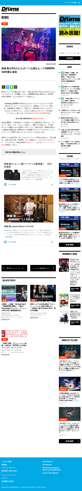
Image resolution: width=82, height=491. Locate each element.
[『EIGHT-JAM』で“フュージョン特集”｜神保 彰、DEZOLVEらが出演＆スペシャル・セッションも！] (14, 332)
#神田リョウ (42, 315)
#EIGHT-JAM (11, 350)
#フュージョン (6, 352)
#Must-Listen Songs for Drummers (10, 315)
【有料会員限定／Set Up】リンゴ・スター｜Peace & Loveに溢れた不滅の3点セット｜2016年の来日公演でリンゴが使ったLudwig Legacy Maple (69, 396)
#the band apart (6, 317)
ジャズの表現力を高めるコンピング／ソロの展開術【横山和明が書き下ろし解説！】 (69, 181)
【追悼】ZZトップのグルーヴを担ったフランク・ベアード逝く (70, 111)
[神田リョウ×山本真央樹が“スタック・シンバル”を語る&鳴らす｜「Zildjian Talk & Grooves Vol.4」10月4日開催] (43, 293)
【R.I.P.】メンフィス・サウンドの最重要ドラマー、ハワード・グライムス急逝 (16, 268)
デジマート (5, 478)
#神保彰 (21, 352)
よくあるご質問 (6, 461)
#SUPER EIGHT (18, 350)
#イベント (14, 317)
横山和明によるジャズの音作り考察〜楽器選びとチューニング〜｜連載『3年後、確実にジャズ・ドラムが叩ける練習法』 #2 (69, 207)
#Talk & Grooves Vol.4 (35, 313)
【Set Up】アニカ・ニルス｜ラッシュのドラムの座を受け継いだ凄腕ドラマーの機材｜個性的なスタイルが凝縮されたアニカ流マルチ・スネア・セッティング (69, 427)
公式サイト (30, 142)
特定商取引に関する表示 (9, 471)
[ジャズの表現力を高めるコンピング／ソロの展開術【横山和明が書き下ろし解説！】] (69, 170)
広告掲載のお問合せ (8, 481)
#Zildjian (44, 313)
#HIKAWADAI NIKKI (6, 313)
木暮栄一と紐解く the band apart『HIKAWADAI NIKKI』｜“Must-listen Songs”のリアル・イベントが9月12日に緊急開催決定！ (14, 307)
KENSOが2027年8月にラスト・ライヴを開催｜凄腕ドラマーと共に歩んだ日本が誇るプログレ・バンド (70, 121)
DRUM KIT (63, 357)
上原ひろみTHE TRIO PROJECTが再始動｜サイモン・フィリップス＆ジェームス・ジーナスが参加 (70, 133)
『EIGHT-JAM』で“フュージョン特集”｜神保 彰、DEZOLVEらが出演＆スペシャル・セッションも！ (14, 345)
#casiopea (28, 113)
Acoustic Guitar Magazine (50, 473)
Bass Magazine (47, 464)
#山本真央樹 (34, 315)
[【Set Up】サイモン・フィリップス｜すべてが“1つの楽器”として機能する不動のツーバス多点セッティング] (69, 352)
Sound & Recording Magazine (51, 470)
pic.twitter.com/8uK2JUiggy (41, 113)
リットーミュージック (9, 475)
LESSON (62, 175)
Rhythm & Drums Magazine (50, 468)
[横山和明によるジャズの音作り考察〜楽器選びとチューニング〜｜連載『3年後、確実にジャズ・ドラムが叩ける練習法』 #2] (69, 195)
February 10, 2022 (38, 118)
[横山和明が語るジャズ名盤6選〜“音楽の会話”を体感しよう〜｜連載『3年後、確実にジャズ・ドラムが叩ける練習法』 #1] (69, 223)
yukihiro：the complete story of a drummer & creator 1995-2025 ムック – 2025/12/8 (75, 314)
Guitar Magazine (47, 461)
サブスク (77, 183)
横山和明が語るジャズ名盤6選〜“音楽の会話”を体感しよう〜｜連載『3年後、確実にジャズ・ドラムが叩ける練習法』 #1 (69, 235)
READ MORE (70, 244)
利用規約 (4, 464)
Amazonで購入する (75, 289)
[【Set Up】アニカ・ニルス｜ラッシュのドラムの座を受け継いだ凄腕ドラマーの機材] (69, 414)
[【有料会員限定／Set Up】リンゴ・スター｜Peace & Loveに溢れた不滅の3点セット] (69, 384)
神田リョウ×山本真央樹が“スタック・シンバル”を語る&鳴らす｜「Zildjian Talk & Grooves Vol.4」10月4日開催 (43, 307)
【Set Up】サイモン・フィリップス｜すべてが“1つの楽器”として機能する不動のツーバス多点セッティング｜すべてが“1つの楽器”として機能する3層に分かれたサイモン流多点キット (69, 365)
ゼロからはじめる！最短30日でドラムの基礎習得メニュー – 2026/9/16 (75, 297)
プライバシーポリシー (9, 468)
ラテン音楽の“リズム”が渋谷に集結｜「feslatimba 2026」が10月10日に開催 (70, 143)
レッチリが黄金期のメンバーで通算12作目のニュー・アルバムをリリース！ (44, 268)
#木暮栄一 (21, 317)
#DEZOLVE (4, 350)
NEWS (4, 24)
